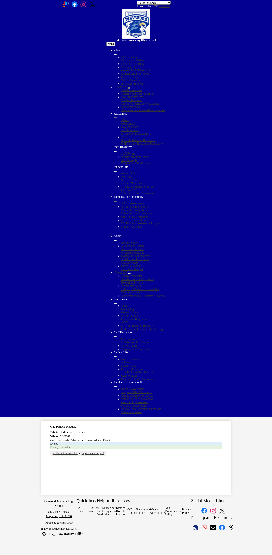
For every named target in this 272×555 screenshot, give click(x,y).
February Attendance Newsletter (140, 103)
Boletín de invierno (132, 97)
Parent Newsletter (131, 226)
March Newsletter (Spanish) (137, 93)
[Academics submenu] (115, 117)
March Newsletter (131, 90)
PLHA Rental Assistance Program (141, 223)
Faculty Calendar (60, 447)
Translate (164, 6)
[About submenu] (115, 54)
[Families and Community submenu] (115, 201)
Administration (130, 130)
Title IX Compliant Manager (137, 186)
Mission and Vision (132, 60)
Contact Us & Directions (135, 70)
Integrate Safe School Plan (136, 206)
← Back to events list (65, 453)
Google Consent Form (134, 220)
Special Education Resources (138, 140)
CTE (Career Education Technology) (142, 143)
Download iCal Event (97, 440)
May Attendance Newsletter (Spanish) (143, 110)
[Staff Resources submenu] (115, 151)
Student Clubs (129, 180)
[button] (115, 240)
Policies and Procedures (135, 73)
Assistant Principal (132, 83)
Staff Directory (130, 77)
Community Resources (134, 216)
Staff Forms (128, 153)
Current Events (130, 173)
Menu (111, 44)
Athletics (126, 176)
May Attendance (130, 106)
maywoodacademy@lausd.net (58, 528)
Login (49, 534)
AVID (124, 136)
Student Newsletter (132, 183)
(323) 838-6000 (63, 522)
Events (54, 443)
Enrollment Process (132, 63)
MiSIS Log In (129, 160)
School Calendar (131, 80)
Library (125, 120)
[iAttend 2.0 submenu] (129, 88)
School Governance (132, 203)
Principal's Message (132, 67)
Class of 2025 (129, 190)
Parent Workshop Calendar (137, 213)
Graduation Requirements (136, 133)
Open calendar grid (93, 453)
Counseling (128, 123)
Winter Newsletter (131, 100)
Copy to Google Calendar (65, 440)
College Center (130, 126)
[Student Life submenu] (115, 171)
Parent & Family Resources (137, 210)
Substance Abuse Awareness (138, 193)
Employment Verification (135, 163)
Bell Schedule (129, 57)
